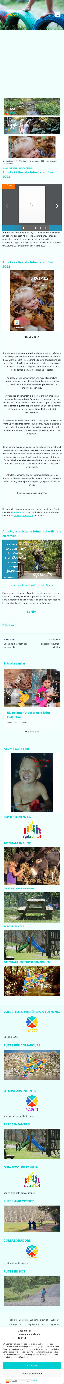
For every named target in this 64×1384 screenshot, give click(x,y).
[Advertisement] (32, 65)
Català (13, 1381)
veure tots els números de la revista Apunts (32, 585)
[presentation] (32, 688)
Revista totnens (26, 168)
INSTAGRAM (8, 625)
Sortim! (32, 611)
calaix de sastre (9, 168)
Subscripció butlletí (39, 1319)
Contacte (23, 1319)
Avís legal (12, 1324)
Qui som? (54, 1319)
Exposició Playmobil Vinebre (50, 643)
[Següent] (55, 699)
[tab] (26, 732)
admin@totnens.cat (23, 515)
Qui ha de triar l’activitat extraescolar (15, 643)
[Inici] (3, 161)
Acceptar (32, 1365)
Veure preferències (32, 1373)
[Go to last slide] (8, 699)
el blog (13, 1319)
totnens (13, 722)
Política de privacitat (29, 1324)
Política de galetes (50, 1324)
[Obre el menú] (57, 14)
